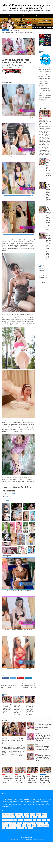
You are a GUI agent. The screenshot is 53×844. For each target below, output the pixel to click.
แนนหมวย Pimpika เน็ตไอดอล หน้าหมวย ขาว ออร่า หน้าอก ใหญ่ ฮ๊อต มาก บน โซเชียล (9, 685)
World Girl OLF (43, 280)
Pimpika (35, 817)
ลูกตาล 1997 (5, 825)
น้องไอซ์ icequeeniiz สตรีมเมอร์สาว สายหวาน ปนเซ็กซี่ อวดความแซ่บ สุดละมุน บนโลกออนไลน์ (43, 726)
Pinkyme (40, 817)
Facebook (6, 678)
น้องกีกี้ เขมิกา (5, 822)
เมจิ (26, 828)
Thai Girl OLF (47, 233)
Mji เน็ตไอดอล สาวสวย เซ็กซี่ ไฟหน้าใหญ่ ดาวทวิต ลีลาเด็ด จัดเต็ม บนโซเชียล (48, 217)
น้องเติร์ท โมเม (13, 822)
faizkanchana (10, 496)
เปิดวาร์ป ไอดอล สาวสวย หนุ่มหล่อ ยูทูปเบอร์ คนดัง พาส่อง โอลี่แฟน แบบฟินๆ (26, 6)
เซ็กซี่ (4, 828)
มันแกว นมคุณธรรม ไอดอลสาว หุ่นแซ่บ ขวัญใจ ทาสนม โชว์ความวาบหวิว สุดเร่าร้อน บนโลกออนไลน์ (42, 737)
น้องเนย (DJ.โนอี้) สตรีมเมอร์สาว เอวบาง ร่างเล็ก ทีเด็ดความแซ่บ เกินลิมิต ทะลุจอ (42, 747)
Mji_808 (26, 817)
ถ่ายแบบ (43, 819)
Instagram (5, 817)
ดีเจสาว (38, 819)
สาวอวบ (28, 825)
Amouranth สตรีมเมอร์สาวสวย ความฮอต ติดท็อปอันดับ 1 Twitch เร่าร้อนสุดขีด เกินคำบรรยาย (42, 758)
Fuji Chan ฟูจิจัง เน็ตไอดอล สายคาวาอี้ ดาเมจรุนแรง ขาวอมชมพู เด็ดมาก (18, 709)
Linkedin (29, 678)
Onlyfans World (22, 15)
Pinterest (21, 678)
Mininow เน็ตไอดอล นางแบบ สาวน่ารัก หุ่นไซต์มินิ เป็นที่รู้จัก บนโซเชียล (30, 709)
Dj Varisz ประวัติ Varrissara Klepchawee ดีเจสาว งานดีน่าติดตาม (7, 708)
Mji (22, 817)
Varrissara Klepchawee (8, 819)
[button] (6, 508)
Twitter (13, 678)
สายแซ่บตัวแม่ (12, 825)
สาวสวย (23, 825)
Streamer (38, 15)
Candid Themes (40, 839)
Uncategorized (48, 207)
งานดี (34, 819)
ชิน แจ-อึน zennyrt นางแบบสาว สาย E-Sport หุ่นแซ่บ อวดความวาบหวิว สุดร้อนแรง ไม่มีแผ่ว (13, 740)
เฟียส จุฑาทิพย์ (20, 828)
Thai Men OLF (43, 275)
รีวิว (46, 822)
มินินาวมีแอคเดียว (40, 822)
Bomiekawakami (19, 814)
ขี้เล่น (16, 819)
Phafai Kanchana (11, 493)
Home (4, 15)
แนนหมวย (30, 828)
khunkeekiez (11, 817)
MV (30, 817)
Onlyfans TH (12, 15)
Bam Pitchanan (6, 814)
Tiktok (45, 817)
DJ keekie (27, 814)
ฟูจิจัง (34, 822)
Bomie (12, 814)
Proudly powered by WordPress (16, 839)
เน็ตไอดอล (14, 828)
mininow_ (18, 817)
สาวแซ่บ (33, 825)
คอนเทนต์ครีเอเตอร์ (28, 819)
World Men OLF (44, 282)
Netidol (31, 15)
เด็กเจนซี (8, 828)
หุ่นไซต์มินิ (39, 825)
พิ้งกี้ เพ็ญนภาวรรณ (27, 822)
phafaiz (7, 500)
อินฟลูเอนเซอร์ (46, 825)
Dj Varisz (32, 814)
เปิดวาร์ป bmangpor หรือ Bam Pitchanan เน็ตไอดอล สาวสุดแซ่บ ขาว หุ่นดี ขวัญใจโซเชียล (48, 245)
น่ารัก (48, 819)
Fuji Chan (44, 814)
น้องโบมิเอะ (19, 822)
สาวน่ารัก (18, 825)
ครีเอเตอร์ (20, 819)
